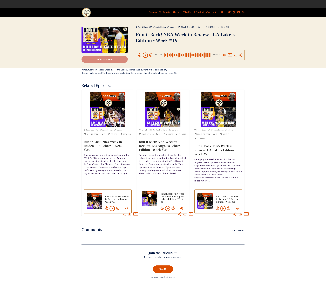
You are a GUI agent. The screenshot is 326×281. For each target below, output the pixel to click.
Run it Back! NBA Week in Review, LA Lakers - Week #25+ (103, 145)
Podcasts (164, 12)
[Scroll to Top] (320, 265)
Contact (211, 12)
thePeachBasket (193, 12)
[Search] (222, 12)
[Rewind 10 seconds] (140, 55)
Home (153, 12)
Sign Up (163, 269)
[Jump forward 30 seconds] (150, 55)
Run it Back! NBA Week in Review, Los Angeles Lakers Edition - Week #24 (159, 145)
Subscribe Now (104, 59)
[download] (236, 55)
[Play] (145, 55)
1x (230, 55)
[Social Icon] (229, 12)
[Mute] (224, 55)
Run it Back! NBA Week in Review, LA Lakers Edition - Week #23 (215, 150)
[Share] (241, 55)
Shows (177, 12)
